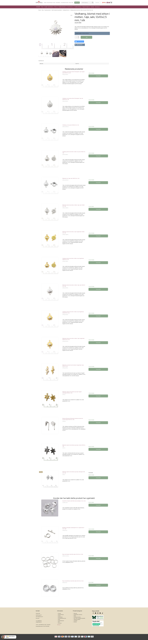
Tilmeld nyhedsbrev (85, 328)
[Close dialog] (94, 305)
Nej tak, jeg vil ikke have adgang (85, 332)
